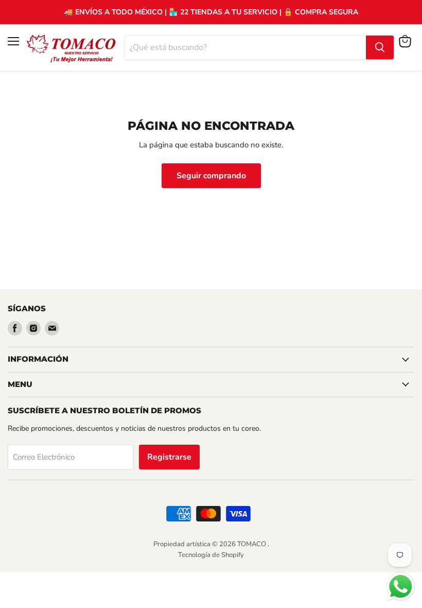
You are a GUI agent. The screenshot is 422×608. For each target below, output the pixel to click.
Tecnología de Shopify (211, 555)
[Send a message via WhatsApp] (400, 586)
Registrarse (169, 457)
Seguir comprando (211, 175)
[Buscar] (380, 47)
